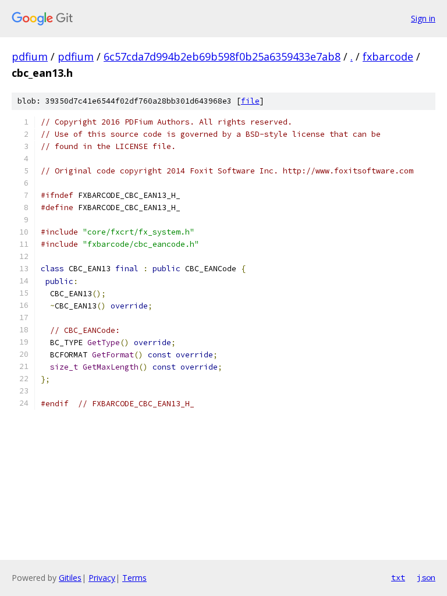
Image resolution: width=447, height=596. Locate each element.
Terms (134, 577)
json (426, 577)
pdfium (30, 56)
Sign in (423, 18)
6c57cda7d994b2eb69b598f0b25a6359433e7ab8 (222, 56)
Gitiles (70, 577)
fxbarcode (388, 56)
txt (398, 577)
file (250, 101)
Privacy (101, 577)
